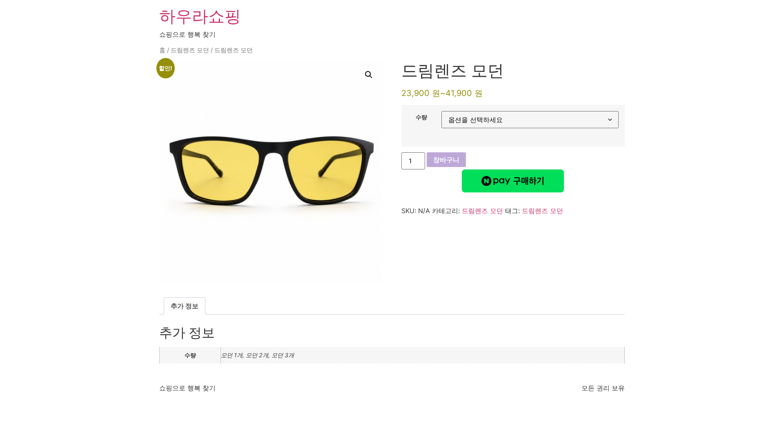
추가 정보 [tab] (184, 306)
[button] (368, 74)
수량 (421, 117)
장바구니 (446, 160)
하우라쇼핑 (200, 16)
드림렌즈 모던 (190, 50)
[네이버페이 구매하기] (513, 180)
